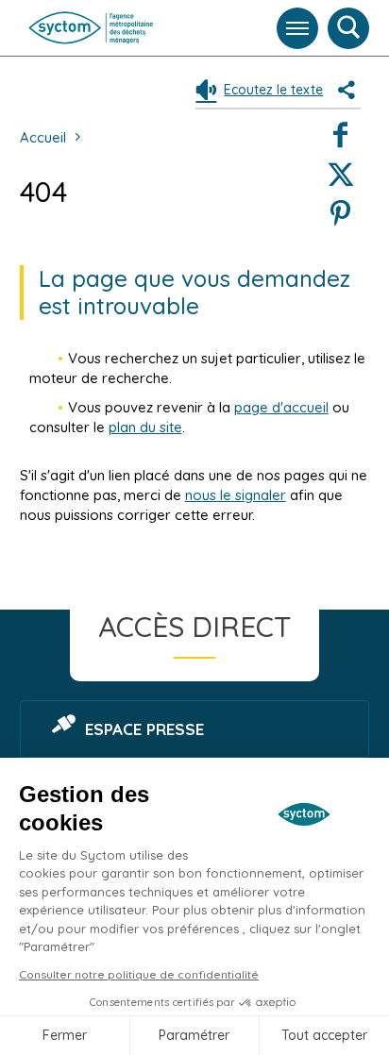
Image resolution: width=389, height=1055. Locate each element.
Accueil (43, 137)
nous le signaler (235, 495)
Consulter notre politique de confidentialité (139, 974)
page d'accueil (281, 407)
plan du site (145, 427)
